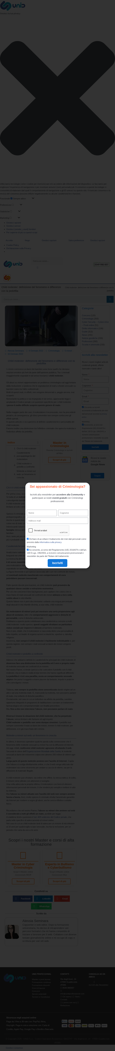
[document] (57, 525)
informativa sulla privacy (50, 542)
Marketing (31, 546)
